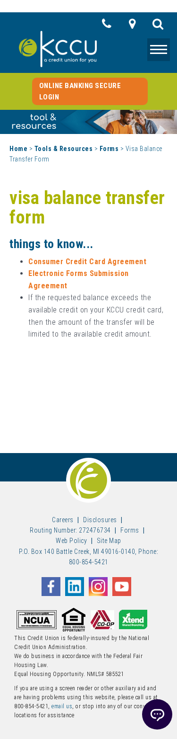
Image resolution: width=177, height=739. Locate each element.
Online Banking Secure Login (80, 91)
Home (18, 148)
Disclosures (100, 520)
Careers (63, 520)
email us (61, 706)
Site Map (109, 540)
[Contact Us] (106, 26)
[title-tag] (158, 26)
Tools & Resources (63, 148)
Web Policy (71, 540)
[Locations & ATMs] (132, 26)
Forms (109, 148)
